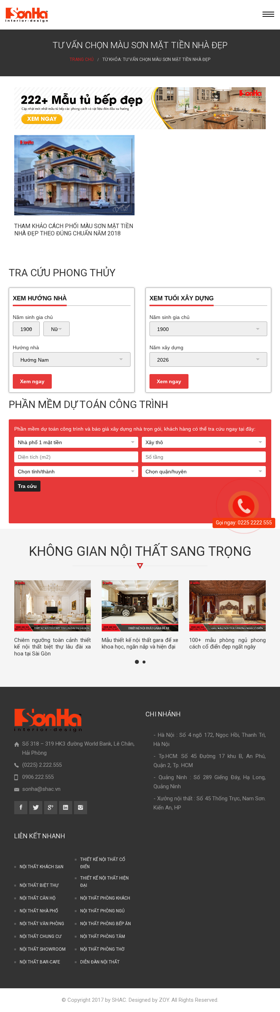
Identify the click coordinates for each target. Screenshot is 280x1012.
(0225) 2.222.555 (42, 765)
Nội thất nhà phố (39, 910)
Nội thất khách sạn (41, 866)
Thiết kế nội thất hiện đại (104, 882)
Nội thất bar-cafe (40, 962)
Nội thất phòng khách (105, 898)
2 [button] (144, 662)
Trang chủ (82, 59)
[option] (52, 618)
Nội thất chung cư (40, 936)
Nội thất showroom (43, 949)
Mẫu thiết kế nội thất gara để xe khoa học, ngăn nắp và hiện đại (140, 643)
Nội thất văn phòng (42, 923)
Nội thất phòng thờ (102, 949)
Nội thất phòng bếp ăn (105, 923)
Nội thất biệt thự (39, 885)
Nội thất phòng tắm (102, 936)
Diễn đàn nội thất (100, 962)
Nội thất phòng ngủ (102, 910)
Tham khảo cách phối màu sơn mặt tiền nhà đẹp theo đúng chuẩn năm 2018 (73, 230)
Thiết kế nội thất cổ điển (102, 863)
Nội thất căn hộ (37, 898)
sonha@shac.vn (41, 789)
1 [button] (137, 662)
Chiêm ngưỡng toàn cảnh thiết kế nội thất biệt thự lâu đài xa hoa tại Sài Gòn (52, 647)
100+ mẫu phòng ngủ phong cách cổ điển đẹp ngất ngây (227, 643)
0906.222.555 (38, 777)
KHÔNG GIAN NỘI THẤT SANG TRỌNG (140, 551)
